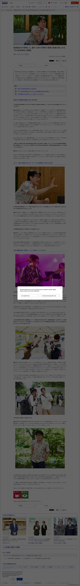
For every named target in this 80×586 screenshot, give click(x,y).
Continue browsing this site (49, 295)
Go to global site (25, 295)
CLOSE (61, 288)
